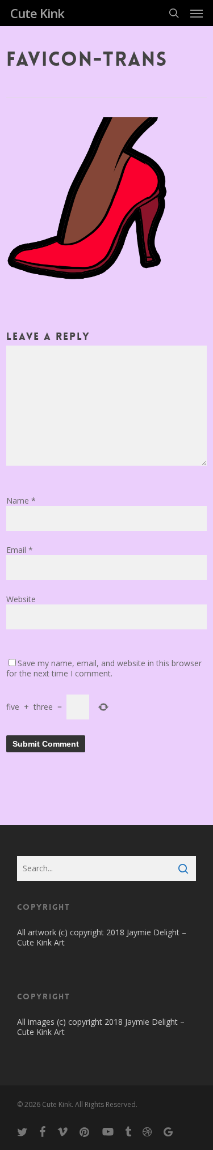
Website (21, 599)
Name (21, 500)
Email (19, 549)
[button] (196, 13)
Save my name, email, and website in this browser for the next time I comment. (104, 668)
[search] (174, 13)
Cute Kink (37, 13)
